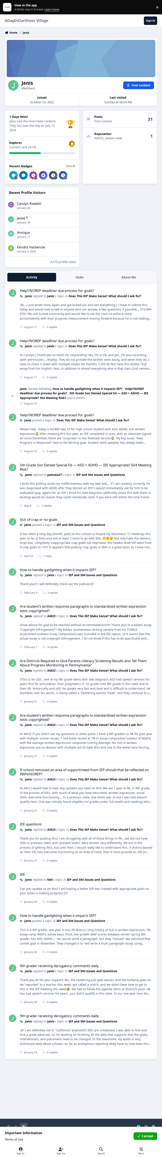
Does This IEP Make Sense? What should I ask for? (105, 296)
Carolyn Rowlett (29, 203)
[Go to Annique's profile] (11, 234)
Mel (50, 880)
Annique (23, 232)
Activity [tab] (31, 277)
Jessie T (22, 218)
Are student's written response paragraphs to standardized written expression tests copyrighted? (83, 608)
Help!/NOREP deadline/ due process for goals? (57, 290)
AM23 (51, 616)
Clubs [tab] (80, 277)
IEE (22, 874)
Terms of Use (14, 1139)
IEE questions (31, 824)
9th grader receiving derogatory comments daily (59, 965)
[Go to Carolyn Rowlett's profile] (11, 205)
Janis (28, 296)
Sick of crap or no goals (38, 519)
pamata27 (54, 475)
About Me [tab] (129, 277)
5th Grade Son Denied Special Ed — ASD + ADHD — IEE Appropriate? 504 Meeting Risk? (85, 467)
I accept (147, 1136)
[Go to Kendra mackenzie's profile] (11, 248)
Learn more (8, 7)
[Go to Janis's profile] (12, 293)
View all (70, 166)
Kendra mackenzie (31, 247)
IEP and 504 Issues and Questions (100, 475)
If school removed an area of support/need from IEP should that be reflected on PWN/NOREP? (84, 771)
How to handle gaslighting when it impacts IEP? (88, 389)
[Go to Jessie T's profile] (11, 219)
